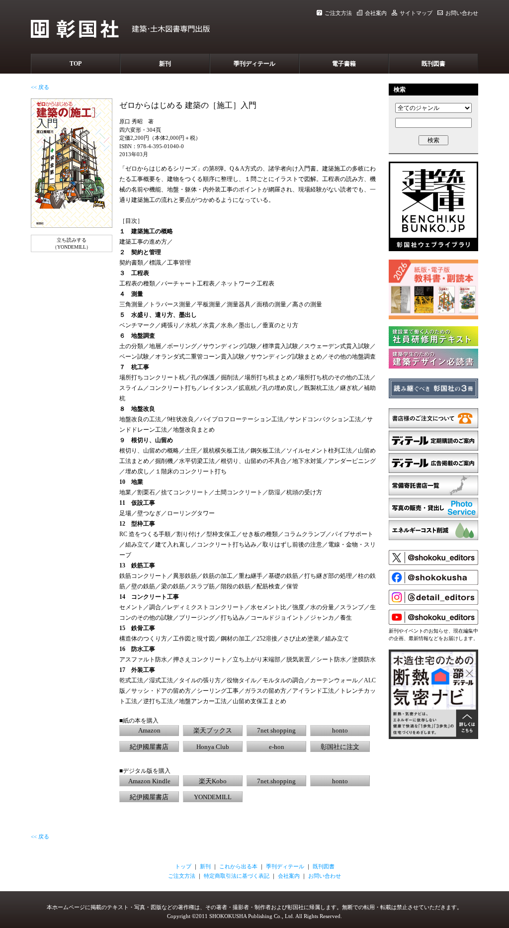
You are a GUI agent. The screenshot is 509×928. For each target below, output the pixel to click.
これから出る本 (238, 866)
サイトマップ (416, 13)
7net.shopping (276, 781)
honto (340, 730)
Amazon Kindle (149, 781)
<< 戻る (40, 87)
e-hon (276, 746)
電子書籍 (344, 63)
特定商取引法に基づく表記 (236, 876)
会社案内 (376, 13)
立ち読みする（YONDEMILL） (71, 243)
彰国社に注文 (340, 746)
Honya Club (212, 746)
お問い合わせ (461, 13)
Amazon (149, 730)
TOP (76, 63)
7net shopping (276, 730)
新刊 (165, 63)
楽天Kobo (213, 781)
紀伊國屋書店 (149, 746)
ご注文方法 (338, 13)
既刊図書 (433, 63)
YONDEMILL (213, 797)
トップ (183, 866)
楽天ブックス (212, 730)
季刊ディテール (254, 63)
